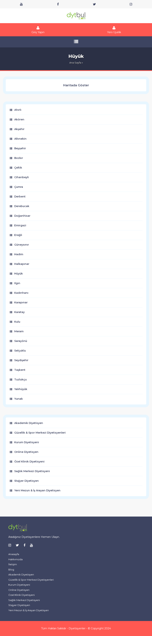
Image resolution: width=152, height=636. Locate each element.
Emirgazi (20, 225)
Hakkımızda (15, 559)
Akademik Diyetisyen (28, 423)
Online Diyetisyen (26, 452)
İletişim (12, 564)
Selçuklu (20, 350)
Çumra (18, 187)
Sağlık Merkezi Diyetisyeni (32, 471)
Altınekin (20, 138)
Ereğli (18, 235)
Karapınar (21, 302)
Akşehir (19, 129)
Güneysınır (21, 244)
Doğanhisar (22, 215)
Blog (11, 569)
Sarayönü (20, 341)
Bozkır (18, 158)
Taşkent (19, 370)
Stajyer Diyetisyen (26, 480)
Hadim (18, 254)
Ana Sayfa (75, 62)
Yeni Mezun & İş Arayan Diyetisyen (37, 490)
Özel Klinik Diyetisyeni (29, 461)
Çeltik (18, 167)
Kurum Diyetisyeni (26, 442)
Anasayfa (13, 554)
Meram (19, 331)
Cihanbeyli (21, 177)
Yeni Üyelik (114, 32)
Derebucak (21, 206)
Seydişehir (21, 360)
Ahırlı (17, 109)
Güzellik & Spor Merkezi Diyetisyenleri (40, 432)
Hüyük (18, 273)
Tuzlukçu (20, 379)
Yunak (18, 398)
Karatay (19, 312)
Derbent (20, 196)
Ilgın (17, 283)
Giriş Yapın (38, 32)
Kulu (17, 321)
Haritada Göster (76, 85)
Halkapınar (21, 264)
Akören (19, 119)
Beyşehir (20, 148)
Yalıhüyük (20, 389)
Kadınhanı (21, 292)
